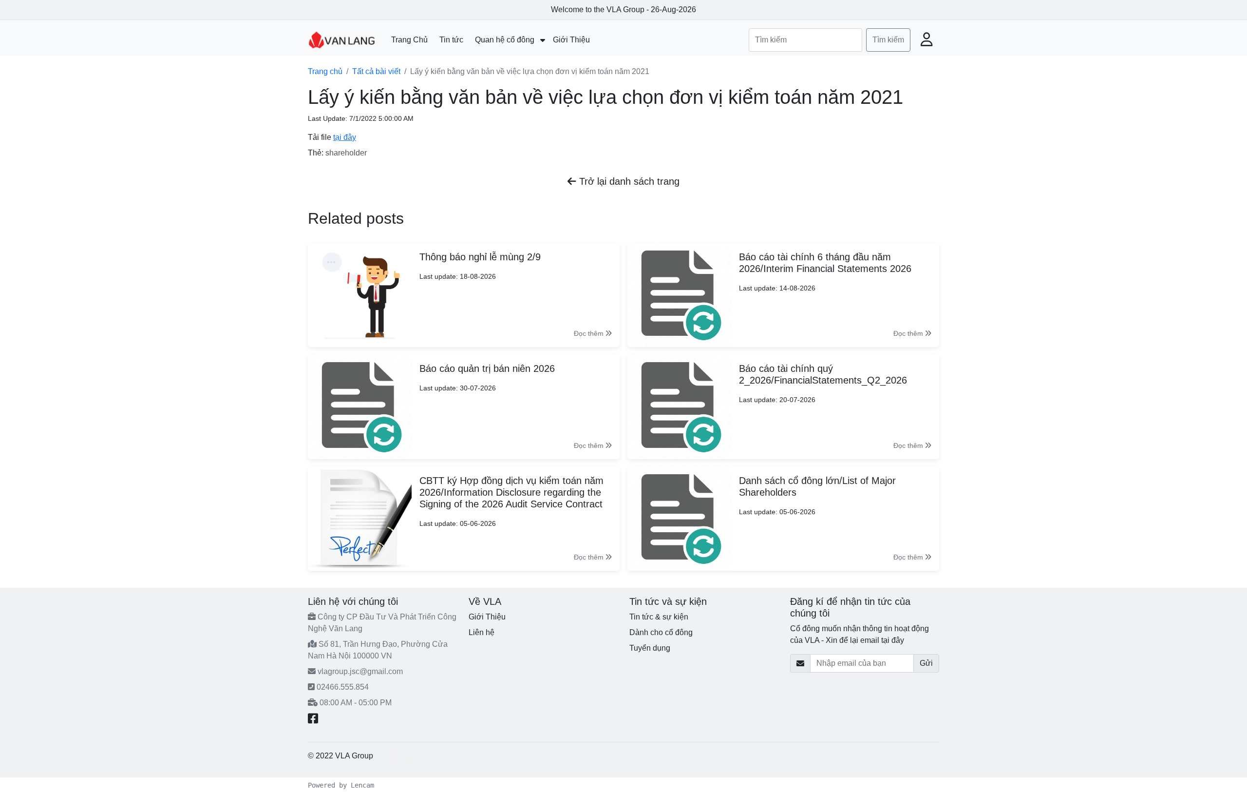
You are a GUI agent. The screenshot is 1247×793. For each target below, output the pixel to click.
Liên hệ (481, 632)
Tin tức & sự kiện (658, 617)
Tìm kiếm (888, 40)
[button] (926, 40)
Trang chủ (325, 71)
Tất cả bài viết (376, 71)
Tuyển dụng (649, 648)
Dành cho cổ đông (661, 632)
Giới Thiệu (487, 617)
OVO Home (395, 756)
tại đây (344, 137)
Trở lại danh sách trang (628, 181)
